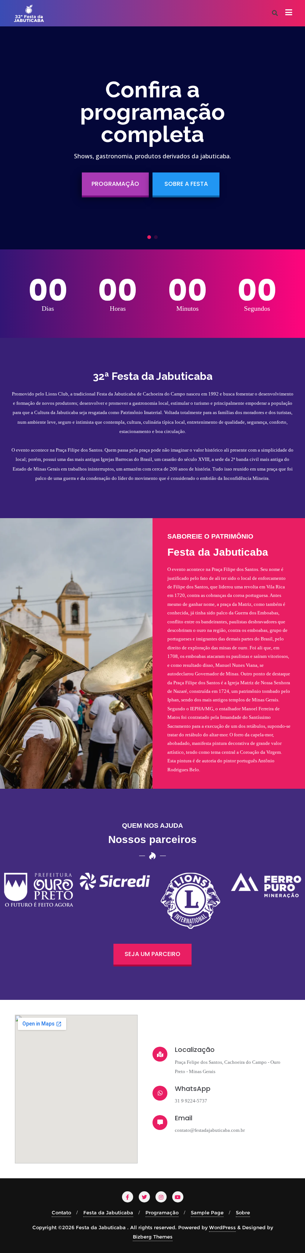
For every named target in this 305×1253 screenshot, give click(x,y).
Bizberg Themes (153, 1237)
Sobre (243, 1212)
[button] (149, 237)
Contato (61, 1212)
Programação (162, 1212)
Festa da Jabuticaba (108, 1212)
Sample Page (207, 1212)
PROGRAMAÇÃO (115, 184)
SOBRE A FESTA (186, 184)
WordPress (222, 1227)
